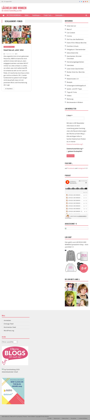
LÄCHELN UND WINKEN (14, 8)
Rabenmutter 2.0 (9, 47)
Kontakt (49, 418)
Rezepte (69, 82)
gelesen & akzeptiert (75, 151)
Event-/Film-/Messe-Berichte (76, 43)
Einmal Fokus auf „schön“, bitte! (14, 50)
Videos (69, 96)
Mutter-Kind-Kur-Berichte (76, 72)
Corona (69, 36)
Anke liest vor (71, 26)
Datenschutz (65, 418)
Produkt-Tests (47, 15)
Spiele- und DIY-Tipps (74, 89)
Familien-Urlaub (72, 46)
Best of (69, 29)
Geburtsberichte (72, 53)
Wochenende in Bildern (75, 102)
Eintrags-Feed (8, 324)
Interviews (70, 65)
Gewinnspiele (58, 15)
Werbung (70, 99)
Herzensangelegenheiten (75, 62)
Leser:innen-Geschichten (75, 69)
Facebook (71, 168)
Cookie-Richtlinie (83, 418)
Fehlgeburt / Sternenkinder (76, 49)
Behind (26, 15)
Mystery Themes (22, 416)
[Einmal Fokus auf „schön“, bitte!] (16, 34)
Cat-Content (71, 33)
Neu (68, 75)
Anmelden (7, 320)
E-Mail (69, 115)
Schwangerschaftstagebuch (76, 85)
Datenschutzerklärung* (75, 144)
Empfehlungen (36, 15)
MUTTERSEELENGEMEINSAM (14, 15)
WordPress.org (9, 331)
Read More (9, 88)
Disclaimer (73, 418)
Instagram (81, 168)
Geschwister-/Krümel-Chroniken (74, 57)
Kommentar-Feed (10, 327)
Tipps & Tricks (72, 92)
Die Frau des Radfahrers (75, 39)
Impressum (57, 418)
